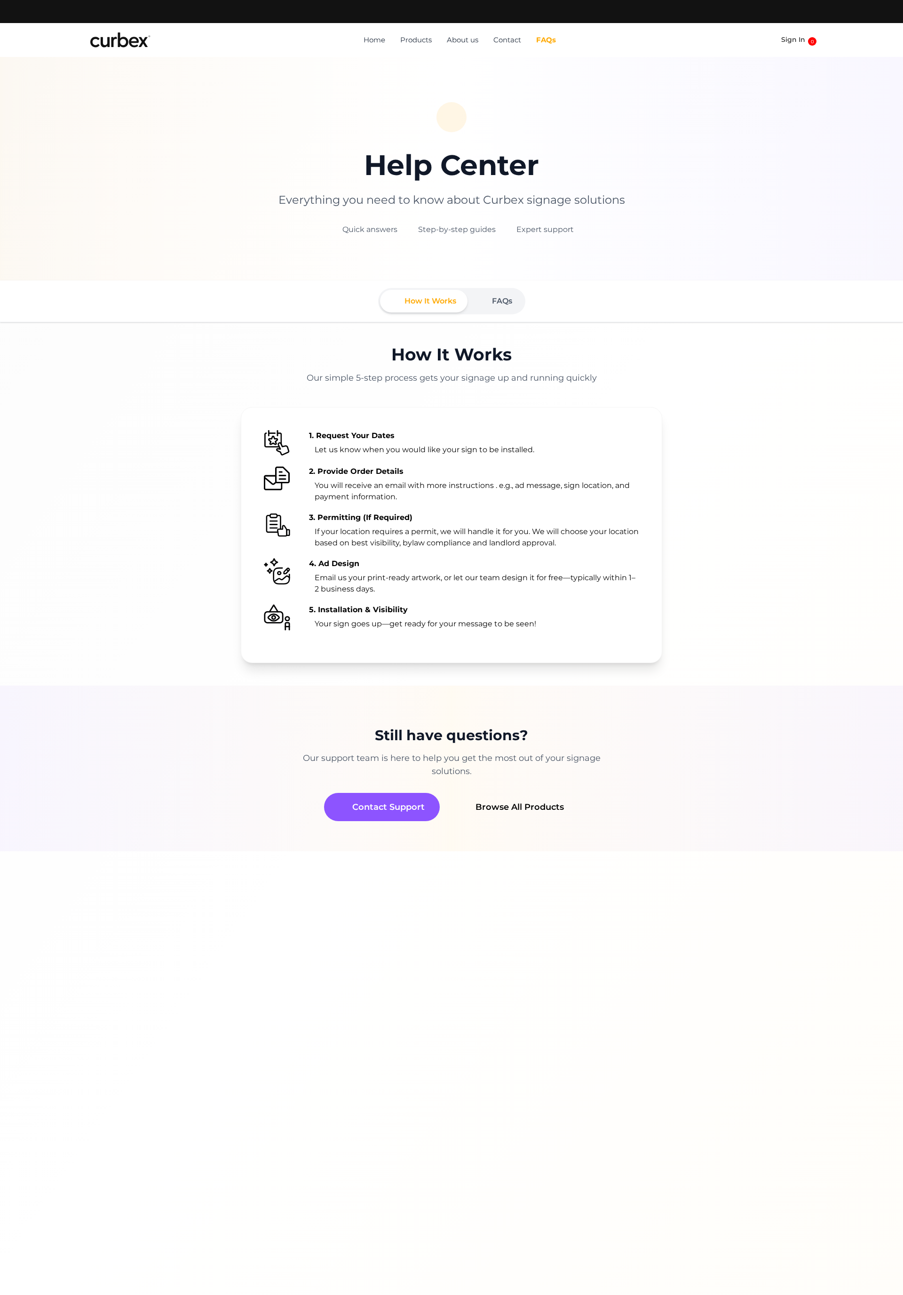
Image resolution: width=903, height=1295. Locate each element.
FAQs (546, 39)
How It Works (430, 300)
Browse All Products (519, 807)
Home (374, 39)
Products (416, 39)
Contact (507, 39)
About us (462, 39)
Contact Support (388, 807)
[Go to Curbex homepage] (120, 40)
